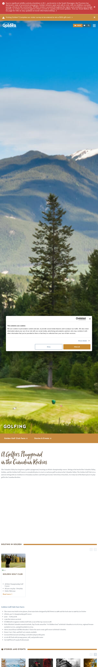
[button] (95, 654)
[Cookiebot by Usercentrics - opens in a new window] (77, 318)
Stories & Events (42, 438)
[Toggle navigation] (94, 25)
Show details (82, 340)
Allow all (77, 347)
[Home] (9, 25)
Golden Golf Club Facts (15, 438)
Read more (7, 594)
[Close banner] (90, 318)
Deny (48, 347)
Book (79, 25)
